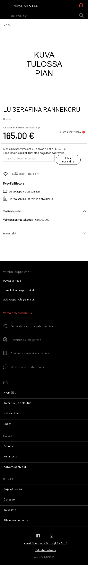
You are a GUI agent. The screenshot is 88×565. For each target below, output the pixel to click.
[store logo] (26, 6)
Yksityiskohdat (12, 211)
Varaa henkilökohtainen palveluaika (31, 198)
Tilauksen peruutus (16, 520)
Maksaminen (11, 413)
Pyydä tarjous (12, 280)
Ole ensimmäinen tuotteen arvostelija (21, 127)
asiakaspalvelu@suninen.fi (20, 299)
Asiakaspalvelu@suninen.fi (25, 191)
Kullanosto (11, 456)
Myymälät (10, 392)
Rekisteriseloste (45, 550)
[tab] (44, 211)
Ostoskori (10, 499)
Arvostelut (9, 233)
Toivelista (10, 510)
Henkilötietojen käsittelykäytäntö (45, 543)
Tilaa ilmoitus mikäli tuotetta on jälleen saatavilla (33, 153)
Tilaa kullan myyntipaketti (19, 290)
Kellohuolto (11, 446)
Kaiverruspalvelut (15, 466)
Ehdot (7, 423)
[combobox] (44, 15)
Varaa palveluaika (15, 313)
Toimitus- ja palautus (17, 403)
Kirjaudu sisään (13, 489)
